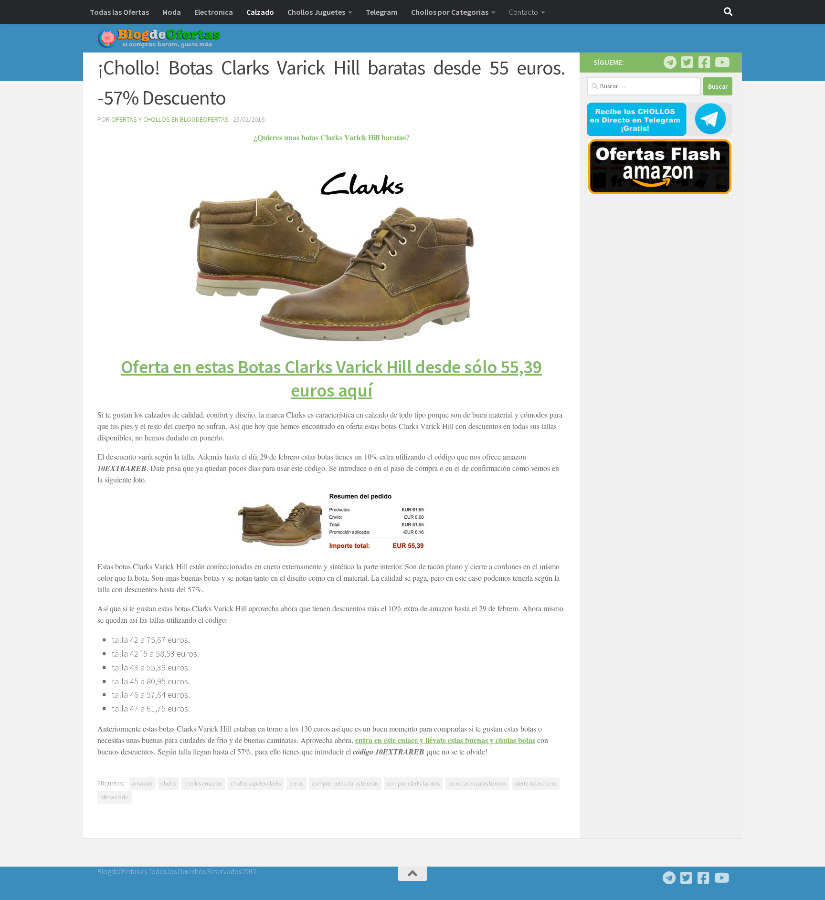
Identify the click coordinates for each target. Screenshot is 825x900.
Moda (171, 12)
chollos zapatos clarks (256, 783)
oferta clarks (114, 797)
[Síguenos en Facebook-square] (704, 62)
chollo (168, 783)
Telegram (382, 12)
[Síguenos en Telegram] (670, 62)
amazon (142, 783)
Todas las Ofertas (119, 12)
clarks (296, 783)
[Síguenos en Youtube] (721, 62)
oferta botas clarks (535, 783)
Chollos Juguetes (316, 12)
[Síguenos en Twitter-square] (687, 62)
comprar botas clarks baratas (345, 783)
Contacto (523, 12)
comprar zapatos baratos (477, 783)
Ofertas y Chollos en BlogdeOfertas (170, 119)
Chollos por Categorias (449, 12)
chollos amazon (203, 783)
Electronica (213, 12)
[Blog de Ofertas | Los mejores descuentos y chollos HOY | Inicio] (159, 38)
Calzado (260, 12)
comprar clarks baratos (413, 783)
